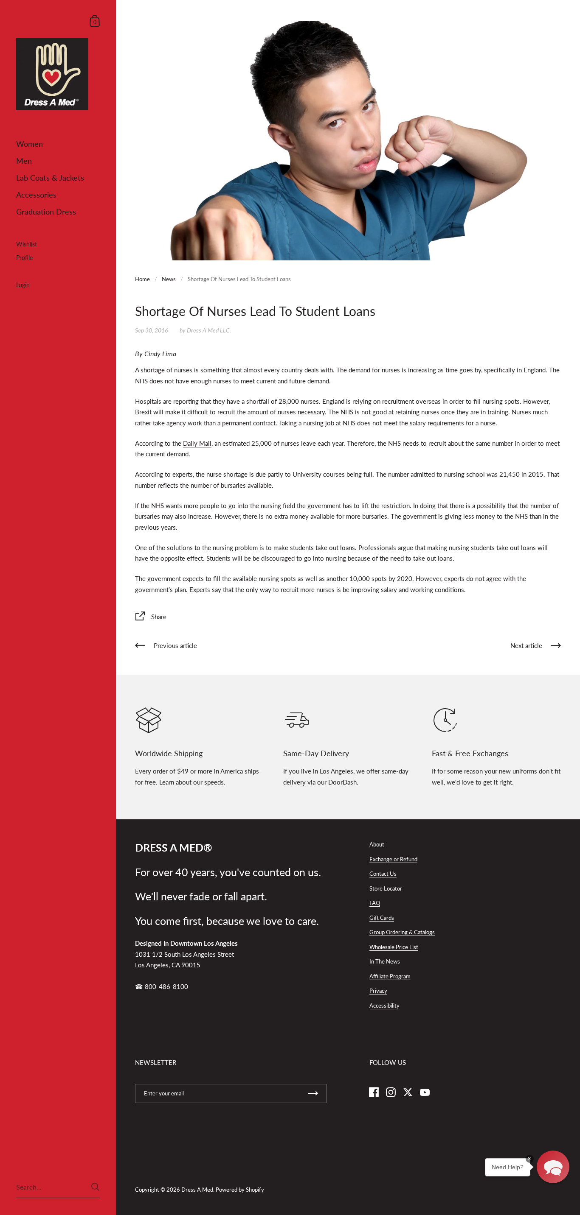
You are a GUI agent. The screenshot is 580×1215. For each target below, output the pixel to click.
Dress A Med (197, 1189)
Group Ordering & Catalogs (402, 932)
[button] (553, 1167)
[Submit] (95, 1186)
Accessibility (384, 1005)
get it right (497, 782)
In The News (384, 961)
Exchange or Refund (393, 859)
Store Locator (385, 888)
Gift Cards (381, 917)
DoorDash (342, 782)
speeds (214, 782)
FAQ (374, 902)
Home (142, 279)
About (376, 844)
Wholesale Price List (393, 947)
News (169, 279)
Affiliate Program (390, 976)
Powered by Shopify (240, 1189)
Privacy (378, 990)
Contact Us (383, 873)
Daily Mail (197, 443)
